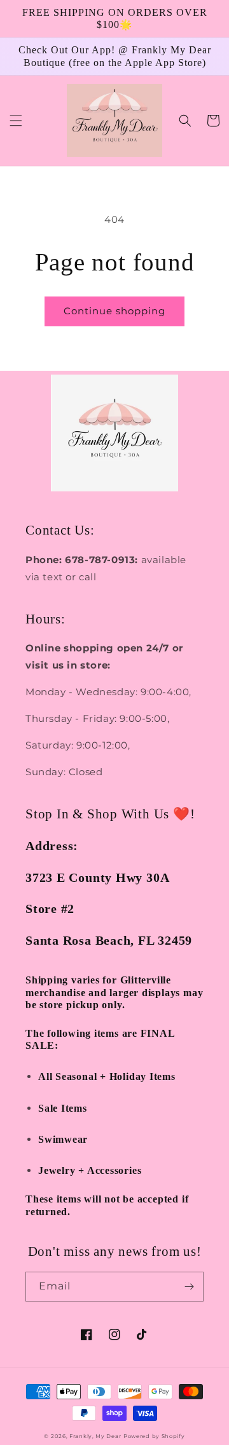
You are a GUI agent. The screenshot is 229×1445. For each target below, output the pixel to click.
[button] (16, 121)
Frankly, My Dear (95, 1436)
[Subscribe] (189, 1287)
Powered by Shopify (154, 1436)
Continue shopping (114, 311)
